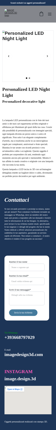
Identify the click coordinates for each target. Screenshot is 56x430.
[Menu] (49, 14)
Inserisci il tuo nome (18, 262)
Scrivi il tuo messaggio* (20, 290)
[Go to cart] (41, 14)
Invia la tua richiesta (23, 312)
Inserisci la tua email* (19, 276)
